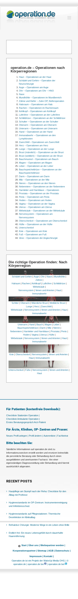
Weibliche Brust (57, 303)
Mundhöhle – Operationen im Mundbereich (40, 97)
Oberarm (25, 303)
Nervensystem (26, 290)
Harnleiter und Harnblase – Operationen (39, 190)
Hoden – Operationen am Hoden (35, 200)
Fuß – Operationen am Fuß (33, 234)
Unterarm (22, 324)
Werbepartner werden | (52, 545)
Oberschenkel (23, 354)
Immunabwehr (39, 293)
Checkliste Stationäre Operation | (23, 415)
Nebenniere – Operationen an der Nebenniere (42, 186)
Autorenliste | (50, 435)
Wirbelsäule (39, 286)
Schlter (15, 303)
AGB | (51, 550)
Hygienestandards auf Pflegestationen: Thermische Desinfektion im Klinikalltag (34, 515)
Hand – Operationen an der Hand (35, 132)
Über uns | (34, 545)
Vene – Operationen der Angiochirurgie (38, 238)
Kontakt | (49, 556)
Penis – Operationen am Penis (34, 197)
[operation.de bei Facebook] (45, 564)
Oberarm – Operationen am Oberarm (38, 125)
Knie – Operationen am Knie (33, 231)
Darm (43, 328)
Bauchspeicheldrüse (27, 328)
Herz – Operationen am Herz (33, 145)
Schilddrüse (59, 283)
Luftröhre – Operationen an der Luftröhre (39, 114)
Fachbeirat (62, 435)
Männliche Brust (40, 303)
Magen (48, 324)
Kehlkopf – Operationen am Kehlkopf (37, 111)
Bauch (39, 324)
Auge (36, 276)
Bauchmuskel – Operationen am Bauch (38, 159)
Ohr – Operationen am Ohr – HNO (36, 90)
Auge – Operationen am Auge (33, 87)
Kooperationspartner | (25, 550)
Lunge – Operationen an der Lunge (36, 149)
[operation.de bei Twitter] (66, 564)
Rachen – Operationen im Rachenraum (38, 108)
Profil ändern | (36, 435)
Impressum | (36, 556)
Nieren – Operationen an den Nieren (37, 183)
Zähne (39, 280)
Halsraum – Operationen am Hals (36, 104)
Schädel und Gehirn (22, 276)
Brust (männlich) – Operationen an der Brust (41, 152)
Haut (58, 290)
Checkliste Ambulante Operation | (23, 419)
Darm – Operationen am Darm (34, 176)
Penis (64, 331)
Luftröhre (47, 283)
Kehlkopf (36, 283)
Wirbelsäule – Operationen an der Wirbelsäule (42, 210)
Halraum (16, 283)
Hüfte (51, 334)
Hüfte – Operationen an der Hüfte (35, 224)
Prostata (55, 331)
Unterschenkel (26, 227)
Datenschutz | (63, 550)
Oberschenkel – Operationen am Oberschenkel (43, 221)
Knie (11, 354)
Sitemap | (42, 550)
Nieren (56, 328)
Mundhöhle (59, 276)
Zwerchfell (46, 306)
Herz (36, 306)
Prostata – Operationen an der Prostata (39, 193)
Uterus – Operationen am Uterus (35, 207)
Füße (28, 370)
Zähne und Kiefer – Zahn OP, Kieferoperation (41, 101)
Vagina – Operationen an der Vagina (37, 204)
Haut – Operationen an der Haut (35, 77)
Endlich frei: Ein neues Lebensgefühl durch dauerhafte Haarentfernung (36, 535)
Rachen (26, 283)
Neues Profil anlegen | (17, 435)
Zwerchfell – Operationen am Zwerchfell (39, 142)
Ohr (43, 276)
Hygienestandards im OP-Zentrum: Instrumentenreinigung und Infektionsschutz (38, 504)
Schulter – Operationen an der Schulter (38, 121)
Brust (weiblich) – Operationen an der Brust (41, 156)
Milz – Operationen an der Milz (34, 179)
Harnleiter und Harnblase (36, 331)
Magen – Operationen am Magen (35, 162)
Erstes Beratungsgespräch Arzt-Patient (26, 422)
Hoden (26, 334)
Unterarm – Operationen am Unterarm (38, 128)
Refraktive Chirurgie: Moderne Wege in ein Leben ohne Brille (39, 525)
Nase (21, 94)
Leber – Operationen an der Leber (36, 166)
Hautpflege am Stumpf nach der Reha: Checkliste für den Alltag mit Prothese (37, 493)
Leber (56, 324)
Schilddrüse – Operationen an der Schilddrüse (42, 118)
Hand (32, 324)
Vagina (35, 334)
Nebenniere (16, 331)
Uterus (43, 334)
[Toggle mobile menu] (69, 18)
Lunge (29, 306)
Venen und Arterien (44, 290)
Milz (49, 328)
